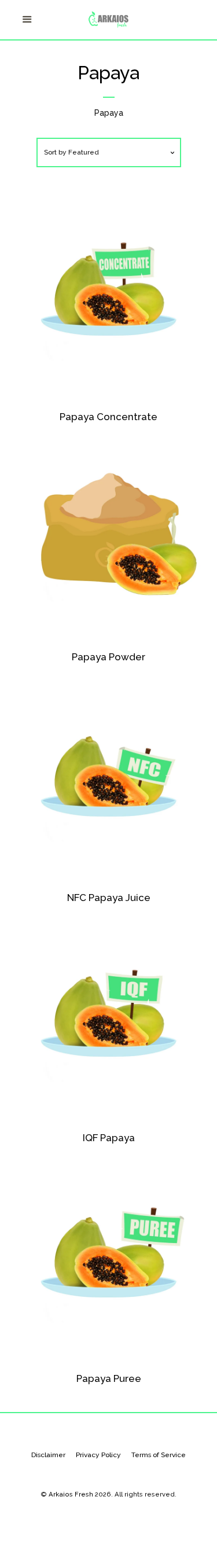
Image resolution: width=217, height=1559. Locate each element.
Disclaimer (48, 1455)
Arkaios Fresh (71, 1494)
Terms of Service (158, 1455)
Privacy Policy (98, 1455)
